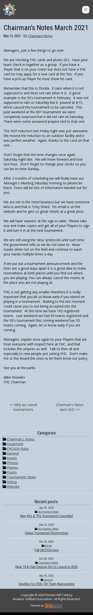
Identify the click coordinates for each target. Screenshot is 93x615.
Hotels (12, 458)
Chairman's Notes (40, 36)
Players (12, 467)
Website (13, 486)
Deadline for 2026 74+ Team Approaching (46, 584)
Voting (12, 481)
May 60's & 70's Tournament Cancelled (46, 516)
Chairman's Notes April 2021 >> (70, 407)
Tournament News (21, 477)
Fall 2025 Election (47, 550)
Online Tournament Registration (46, 533)
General (13, 453)
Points (12, 472)
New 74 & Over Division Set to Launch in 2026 (47, 567)
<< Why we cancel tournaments (23, 407)
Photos (12, 463)
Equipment (15, 444)
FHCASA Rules (18, 448)
